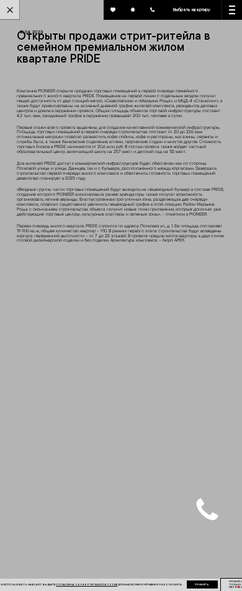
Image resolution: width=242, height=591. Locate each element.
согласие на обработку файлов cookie (86, 584)
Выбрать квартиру (191, 9)
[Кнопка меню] (232, 10)
